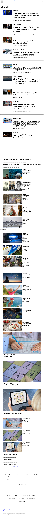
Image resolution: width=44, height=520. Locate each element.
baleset (24, 245)
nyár (24, 297)
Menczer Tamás (17, 89)
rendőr (24, 233)
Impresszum (9, 495)
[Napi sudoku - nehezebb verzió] (13, 415)
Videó (7, 479)
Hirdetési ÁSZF (12, 498)
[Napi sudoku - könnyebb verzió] (13, 386)
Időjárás (7, 474)
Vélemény (7, 477)
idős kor (24, 285)
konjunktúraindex (19, 49)
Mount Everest (17, 76)
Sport (16, 474)
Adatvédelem (34, 495)
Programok (26, 474)
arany (15, 64)
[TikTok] (22, 488)
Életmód (36, 477)
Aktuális (36, 474)
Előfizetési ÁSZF (21, 498)
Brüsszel (16, 10)
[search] (42, 1)
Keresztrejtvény (9, 354)
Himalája (16, 132)
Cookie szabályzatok (31, 498)
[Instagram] (25, 488)
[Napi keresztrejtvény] (10, 358)
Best (16, 477)
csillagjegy (25, 273)
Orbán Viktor (17, 24)
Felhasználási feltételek (25, 495)
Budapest (24, 169)
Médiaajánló (16, 495)
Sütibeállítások (22, 501)
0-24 (26, 477)
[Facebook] (19, 488)
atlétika (16, 101)
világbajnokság (18, 118)
